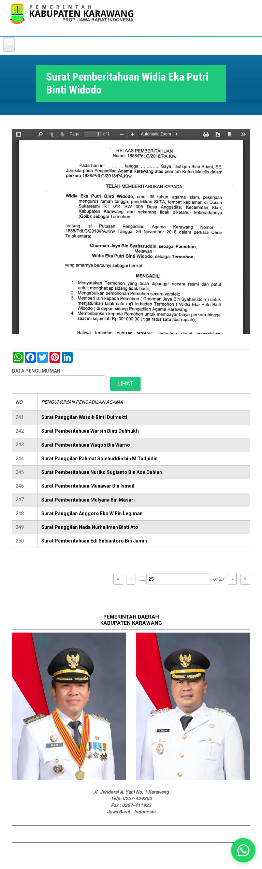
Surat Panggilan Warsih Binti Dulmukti (84, 417)
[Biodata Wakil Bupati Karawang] (193, 778)
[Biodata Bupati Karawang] (69, 778)
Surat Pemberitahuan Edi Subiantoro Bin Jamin (94, 541)
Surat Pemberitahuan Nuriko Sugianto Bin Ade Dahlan (101, 472)
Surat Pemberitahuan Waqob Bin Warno (85, 445)
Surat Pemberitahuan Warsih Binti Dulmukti (90, 431)
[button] (243, 850)
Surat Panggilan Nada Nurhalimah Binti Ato (89, 527)
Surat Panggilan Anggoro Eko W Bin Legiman (92, 513)
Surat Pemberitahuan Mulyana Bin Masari (88, 500)
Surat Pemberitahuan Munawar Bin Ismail (87, 486)
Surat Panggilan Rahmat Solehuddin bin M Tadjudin (99, 458)
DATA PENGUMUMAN (36, 371)
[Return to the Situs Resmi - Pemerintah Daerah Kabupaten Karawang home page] (72, 18)
